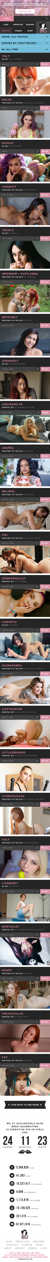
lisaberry (10, 883)
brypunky (10, 317)
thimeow (31, 190)
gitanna (22, 581)
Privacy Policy (26, 1253)
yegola (8, 230)
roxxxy (8, 143)
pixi (5, 534)
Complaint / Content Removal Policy (13, 1257)
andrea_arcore (26, 407)
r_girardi (17, 59)
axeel (15, 625)
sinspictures (33, 538)
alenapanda (12, 665)
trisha (30, 494)
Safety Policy (35, 1253)
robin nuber (18, 364)
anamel (8, 447)
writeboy (17, 146)
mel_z (15, 233)
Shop (30, 31)
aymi (29, 320)
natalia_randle (35, 103)
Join (6, 24)
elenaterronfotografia (31, 930)
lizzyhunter (12, 709)
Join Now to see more (25, 1105)
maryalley (10, 926)
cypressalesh (13, 796)
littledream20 (14, 752)
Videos (18, 31)
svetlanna (29, 273)
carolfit (9, 186)
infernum (10, 273)
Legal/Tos (12, 1253)
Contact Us (28, 1257)
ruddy (7, 970)
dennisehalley (14, 578)
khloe (7, 99)
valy (6, 56)
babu (29, 973)
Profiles (18, 24)
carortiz (9, 622)
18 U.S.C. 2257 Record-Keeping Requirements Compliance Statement (24, 1255)
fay (5, 1057)
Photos (6, 31)
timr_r (15, 886)
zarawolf (10, 360)
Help (8, 1248)
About (20, 1248)
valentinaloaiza (27, 712)
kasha (30, 451)
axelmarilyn (12, 404)
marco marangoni (27, 755)
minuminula (33, 843)
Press (32, 1248)
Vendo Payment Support (41, 1257)
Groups (30, 24)
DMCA (18, 1253)
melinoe (8, 491)
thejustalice (12, 1013)
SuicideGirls (43, 24)
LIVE (44, 1248)
